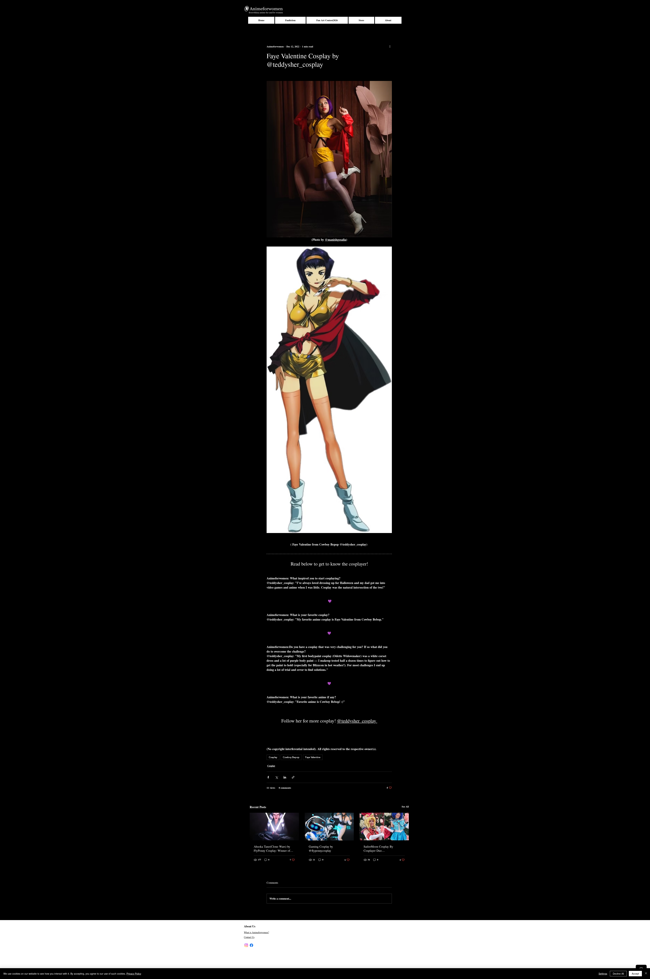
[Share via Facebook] (268, 777)
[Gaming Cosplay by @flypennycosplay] (329, 826)
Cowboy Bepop (291, 757)
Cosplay (273, 757)
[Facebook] (251, 945)
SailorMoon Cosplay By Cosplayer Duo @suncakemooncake (378, 848)
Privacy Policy (133, 973)
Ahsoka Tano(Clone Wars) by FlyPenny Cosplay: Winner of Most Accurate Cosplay (272, 848)
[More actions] (390, 46)
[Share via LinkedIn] (284, 777)
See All (405, 806)
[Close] (646, 973)
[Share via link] (293, 777)
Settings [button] (603, 973)
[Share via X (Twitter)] (276, 777)
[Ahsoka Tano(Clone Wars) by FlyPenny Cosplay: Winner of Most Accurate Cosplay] (274, 826)
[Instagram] (246, 945)
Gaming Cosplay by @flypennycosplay (321, 848)
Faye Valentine (312, 757)
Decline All (618, 973)
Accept (635, 973)
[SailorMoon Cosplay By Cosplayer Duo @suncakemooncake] (384, 826)
